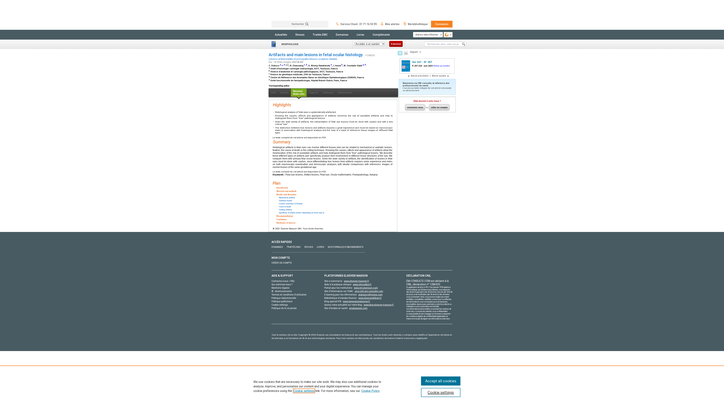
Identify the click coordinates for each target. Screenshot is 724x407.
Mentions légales (281, 288)
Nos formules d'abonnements (345, 247)
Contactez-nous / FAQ (283, 281)
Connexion (441, 24)
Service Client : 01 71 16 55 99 (359, 24)
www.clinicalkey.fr (362, 284)
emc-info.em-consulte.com (369, 291)
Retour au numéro (441, 66)
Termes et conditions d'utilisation (289, 294)
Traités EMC (320, 34)
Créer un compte (282, 263)
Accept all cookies (440, 381)
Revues (299, 34)
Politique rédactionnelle (284, 298)
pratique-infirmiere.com (370, 294)
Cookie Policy (370, 391)
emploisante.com (358, 308)
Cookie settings (304, 391)
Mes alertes (392, 24)
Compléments (381, 34)
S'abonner (396, 44)
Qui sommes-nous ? (282, 284)
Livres (360, 34)
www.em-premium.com (366, 288)
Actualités (281, 34)
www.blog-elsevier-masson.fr (379, 305)
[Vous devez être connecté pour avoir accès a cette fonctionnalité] (400, 53)
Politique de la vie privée (284, 308)
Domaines (342, 34)
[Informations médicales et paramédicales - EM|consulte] (286, 10)
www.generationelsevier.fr (356, 301)
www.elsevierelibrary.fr (370, 298)
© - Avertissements (282, 291)
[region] (362, 386)
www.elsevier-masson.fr (356, 281)
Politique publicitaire (282, 301)
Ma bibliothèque (418, 24)
